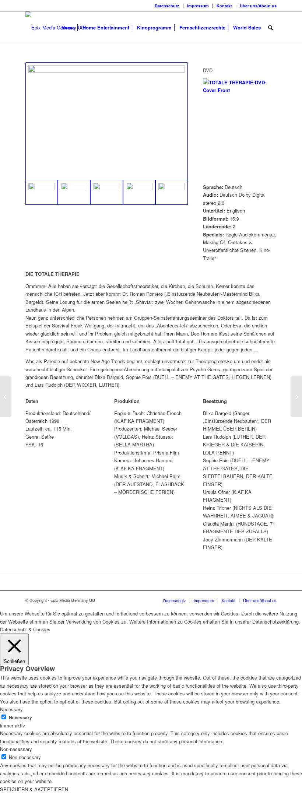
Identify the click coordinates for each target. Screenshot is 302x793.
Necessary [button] (11, 709)
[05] (106, 121)
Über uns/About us (258, 5)
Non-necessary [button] (16, 748)
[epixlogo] (55, 27)
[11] (106, 192)
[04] (171, 192)
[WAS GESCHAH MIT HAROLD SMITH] (296, 396)
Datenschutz (167, 5)
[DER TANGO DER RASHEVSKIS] (5, 396)
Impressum (198, 5)
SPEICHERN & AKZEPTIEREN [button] (34, 789)
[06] (139, 192)
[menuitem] (167, 6)
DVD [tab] (208, 70)
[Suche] (270, 27)
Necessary (20, 718)
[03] (74, 192)
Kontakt (224, 5)
